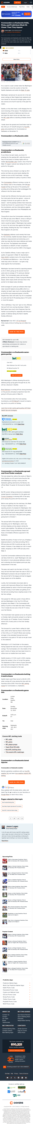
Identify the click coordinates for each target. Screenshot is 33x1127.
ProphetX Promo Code (10, 1001)
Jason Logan (8, 30)
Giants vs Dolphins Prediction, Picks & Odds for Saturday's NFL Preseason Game (18, 880)
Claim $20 (27, 14)
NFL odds (6, 117)
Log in (25, 2)
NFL (3, 6)
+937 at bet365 (16, 375)
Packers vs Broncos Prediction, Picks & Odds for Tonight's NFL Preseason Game (17, 942)
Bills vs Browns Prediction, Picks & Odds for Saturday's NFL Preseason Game (17, 907)
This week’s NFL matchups (15, 752)
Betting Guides (24, 1011)
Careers (4, 1016)
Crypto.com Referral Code (11, 992)
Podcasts (20, 1018)
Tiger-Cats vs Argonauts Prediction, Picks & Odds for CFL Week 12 (18, 921)
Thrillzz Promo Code (9, 999)
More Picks (16, 59)
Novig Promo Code (9, 997)
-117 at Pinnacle (21, 321)
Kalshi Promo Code (8, 987)
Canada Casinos (7, 1030)
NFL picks (9, 742)
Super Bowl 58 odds (12, 747)
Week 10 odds (25, 90)
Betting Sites (8, 1025)
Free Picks (22, 6)
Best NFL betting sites (13, 749)
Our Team (5, 1018)
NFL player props (11, 744)
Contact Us (5, 1015)
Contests (22, 1025)
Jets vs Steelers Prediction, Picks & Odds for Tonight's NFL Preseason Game (17, 955)
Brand (4, 1020)
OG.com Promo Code (9, 994)
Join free (17, 2)
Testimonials (6, 1022)
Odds (28, 6)
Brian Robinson (5, 389)
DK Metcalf (15, 401)
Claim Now (21, 424)
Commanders (8, 182)
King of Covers (22, 1030)
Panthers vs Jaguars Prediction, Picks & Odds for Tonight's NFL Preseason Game (17, 962)
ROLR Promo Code (8, 1004)
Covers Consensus (6, 496)
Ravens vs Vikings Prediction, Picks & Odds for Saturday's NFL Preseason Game (18, 900)
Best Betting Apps (7, 1032)
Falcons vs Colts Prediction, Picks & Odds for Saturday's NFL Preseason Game (17, 894)
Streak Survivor (22, 1028)
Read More (5, 840)
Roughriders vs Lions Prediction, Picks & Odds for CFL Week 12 (17, 914)
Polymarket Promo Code (10, 990)
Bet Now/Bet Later (11, 161)
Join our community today (16, 1050)
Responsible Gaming (24, 1020)
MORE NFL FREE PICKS (17, 332)
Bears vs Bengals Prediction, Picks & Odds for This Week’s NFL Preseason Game (18, 873)
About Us (6, 1011)
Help (12, 1073)
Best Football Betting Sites (8, 802)
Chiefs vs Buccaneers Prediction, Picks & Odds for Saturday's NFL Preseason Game (18, 860)
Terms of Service (23, 1073)
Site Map (7, 1073)
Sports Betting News (24, 1016)
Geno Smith (4, 257)
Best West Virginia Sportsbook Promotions (11, 806)
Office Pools (21, 1032)
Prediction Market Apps (10, 983)
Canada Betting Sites (8, 1028)
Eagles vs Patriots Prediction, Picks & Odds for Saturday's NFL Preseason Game (18, 867)
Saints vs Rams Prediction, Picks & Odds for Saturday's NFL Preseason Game (17, 887)
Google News (5, 794)
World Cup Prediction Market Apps (13, 985)
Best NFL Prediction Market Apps (9, 810)
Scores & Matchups (12, 6)
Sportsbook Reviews (24, 1015)
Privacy (16, 1073)
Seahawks (7, 234)
